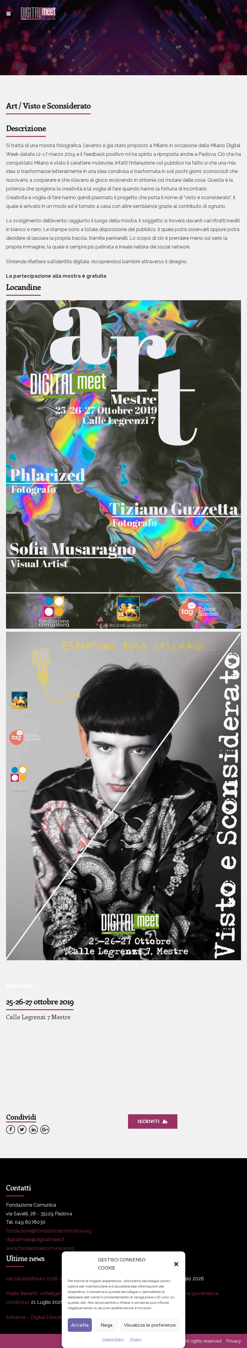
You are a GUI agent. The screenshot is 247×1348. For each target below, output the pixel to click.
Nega (106, 1325)
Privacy (136, 1339)
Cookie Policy (113, 1339)
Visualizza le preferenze (150, 1325)
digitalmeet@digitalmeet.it (35, 1239)
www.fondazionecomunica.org (40, 1248)
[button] (176, 1264)
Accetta (80, 1325)
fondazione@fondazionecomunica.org (48, 1231)
